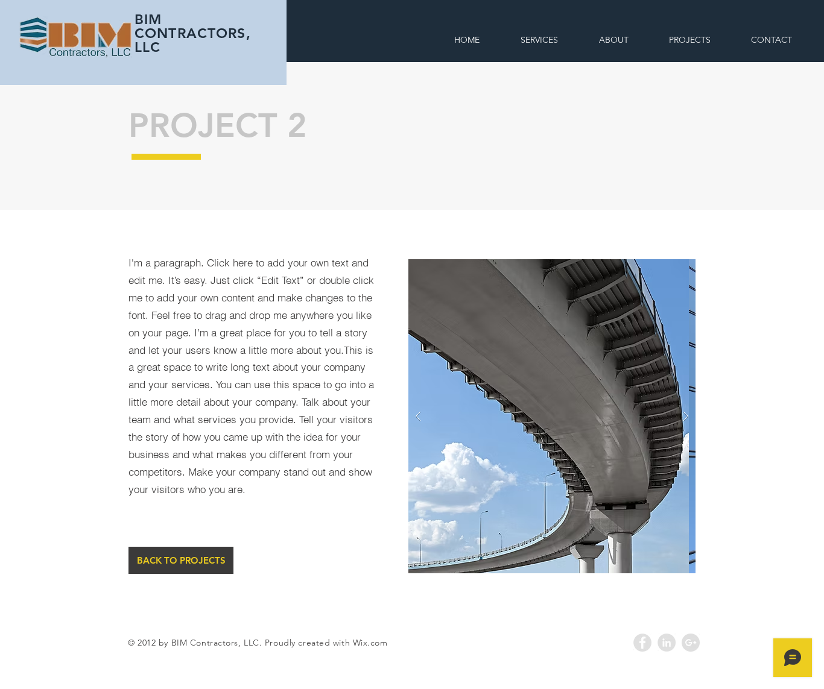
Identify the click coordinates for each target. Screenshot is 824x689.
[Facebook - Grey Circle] (642, 643)
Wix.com (370, 642)
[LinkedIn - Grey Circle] (667, 643)
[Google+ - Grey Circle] (691, 643)
